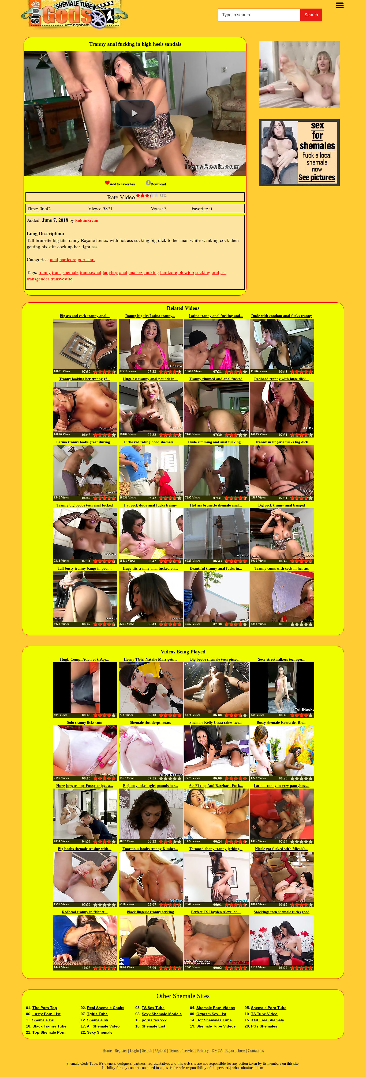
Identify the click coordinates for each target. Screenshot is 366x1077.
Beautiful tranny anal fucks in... (216, 568)
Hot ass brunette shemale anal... (216, 505)
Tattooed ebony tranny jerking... (215, 849)
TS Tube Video (264, 1014)
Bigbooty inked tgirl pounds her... (150, 786)
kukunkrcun (86, 220)
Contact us (256, 1051)
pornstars (86, 259)
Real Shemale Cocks (105, 1008)
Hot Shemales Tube (214, 1020)
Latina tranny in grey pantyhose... (281, 786)
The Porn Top (44, 1008)
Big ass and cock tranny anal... (85, 316)
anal (54, 259)
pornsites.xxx (154, 1020)
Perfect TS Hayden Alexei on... (216, 912)
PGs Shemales (264, 1026)
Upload (160, 1051)
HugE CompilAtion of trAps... (84, 659)
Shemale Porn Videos (215, 1008)
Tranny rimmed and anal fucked (215, 379)
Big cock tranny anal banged (281, 505)
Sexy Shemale (100, 1032)
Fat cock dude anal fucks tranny (150, 505)
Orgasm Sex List (211, 1014)
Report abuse (235, 1051)
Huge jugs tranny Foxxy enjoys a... (84, 786)
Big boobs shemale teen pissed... (216, 659)
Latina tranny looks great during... (84, 442)
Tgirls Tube (97, 1014)
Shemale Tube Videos (216, 1026)
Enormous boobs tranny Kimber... (150, 849)
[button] (135, 113)
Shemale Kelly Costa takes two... (215, 723)
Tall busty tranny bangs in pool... (85, 568)
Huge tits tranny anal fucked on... (150, 568)
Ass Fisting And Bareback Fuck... (216, 786)
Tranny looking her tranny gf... (84, 379)
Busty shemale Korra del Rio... (282, 723)
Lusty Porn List (46, 1014)
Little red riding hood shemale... (150, 442)
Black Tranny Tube (49, 1026)
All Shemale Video (103, 1026)
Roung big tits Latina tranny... (150, 316)
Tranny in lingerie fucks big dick (281, 442)
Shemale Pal (43, 1020)
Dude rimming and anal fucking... (216, 442)
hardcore (67, 259)
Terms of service (181, 1051)
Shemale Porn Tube (268, 1008)
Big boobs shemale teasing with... (84, 849)
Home (107, 1051)
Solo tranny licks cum (84, 723)
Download (158, 184)
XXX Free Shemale (267, 1020)
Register (121, 1051)
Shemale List (153, 1026)
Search (311, 15)
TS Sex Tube (153, 1008)
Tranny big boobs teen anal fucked (85, 505)
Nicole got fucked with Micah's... (281, 849)
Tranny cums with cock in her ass (282, 568)
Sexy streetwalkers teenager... (281, 659)
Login (134, 1051)
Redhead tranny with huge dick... (281, 379)
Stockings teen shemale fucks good (281, 912)
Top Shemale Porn (49, 1032)
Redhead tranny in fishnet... (85, 912)
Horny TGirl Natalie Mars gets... (150, 659)
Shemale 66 (97, 1020)
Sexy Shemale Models (162, 1014)
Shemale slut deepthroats (150, 723)
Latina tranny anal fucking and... (216, 316)
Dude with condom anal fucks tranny (281, 316)
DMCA (217, 1051)
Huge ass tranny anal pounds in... (150, 379)
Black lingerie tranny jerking (150, 912)
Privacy (203, 1051)
